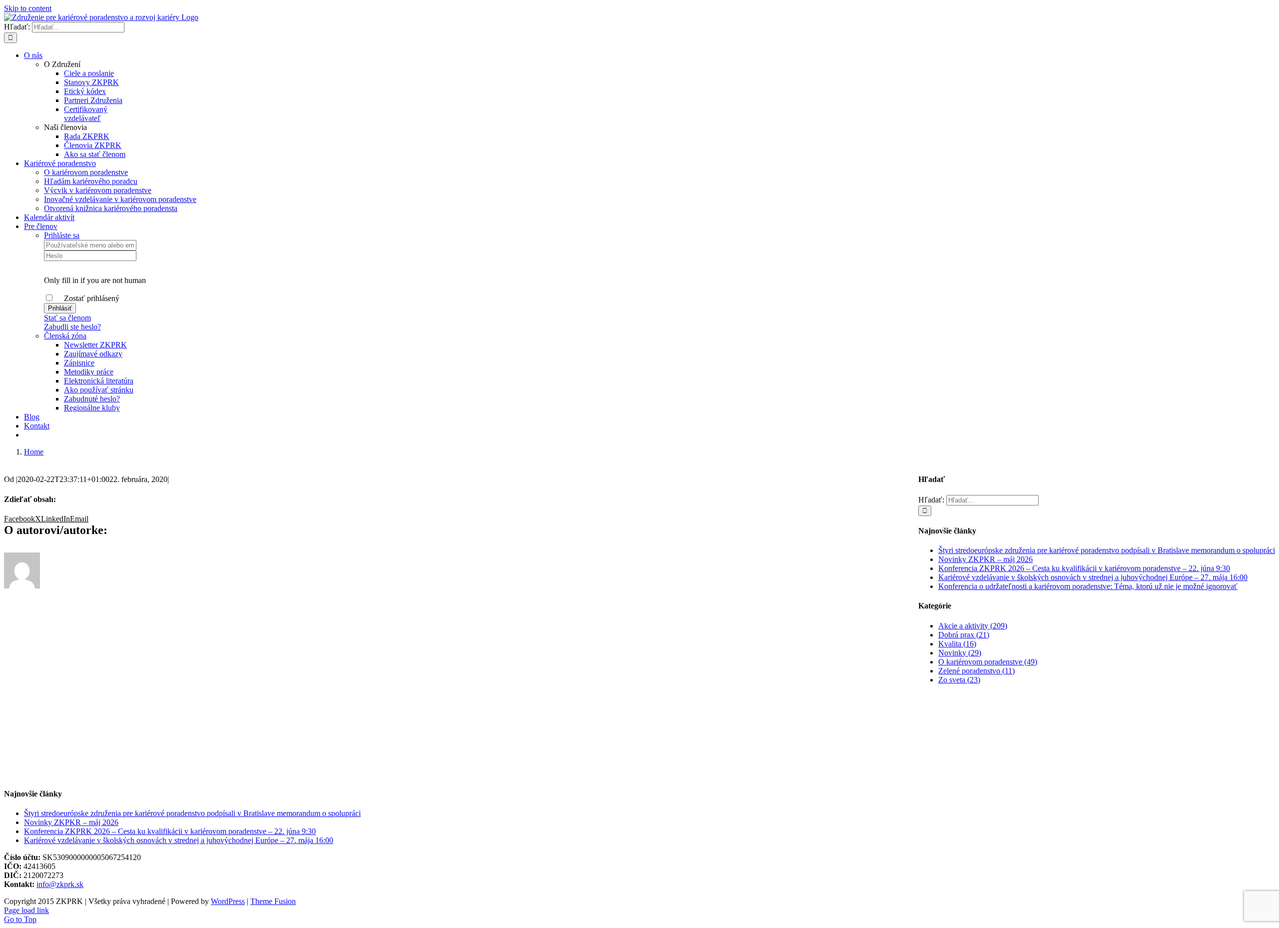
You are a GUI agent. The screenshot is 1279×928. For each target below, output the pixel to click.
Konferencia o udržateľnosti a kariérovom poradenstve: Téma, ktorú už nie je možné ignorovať (1088, 586)
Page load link (26, 910)
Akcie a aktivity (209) (972, 626)
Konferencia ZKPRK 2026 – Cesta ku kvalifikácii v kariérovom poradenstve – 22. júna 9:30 (1084, 568)
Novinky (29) (959, 652)
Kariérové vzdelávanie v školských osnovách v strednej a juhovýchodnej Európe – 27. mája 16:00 (1093, 577)
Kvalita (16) (957, 644)
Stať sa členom (67, 318)
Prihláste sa (61, 235)
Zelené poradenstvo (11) (976, 670)
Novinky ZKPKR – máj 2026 (985, 559)
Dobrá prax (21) (963, 634)
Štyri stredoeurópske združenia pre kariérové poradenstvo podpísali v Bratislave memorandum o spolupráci (1106, 550)
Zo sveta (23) (959, 680)
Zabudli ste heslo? (72, 326)
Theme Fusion (273, 901)
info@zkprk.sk (59, 884)
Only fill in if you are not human (95, 280)
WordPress (228, 901)
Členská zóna (65, 336)
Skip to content (27, 8)
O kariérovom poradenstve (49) (987, 662)
